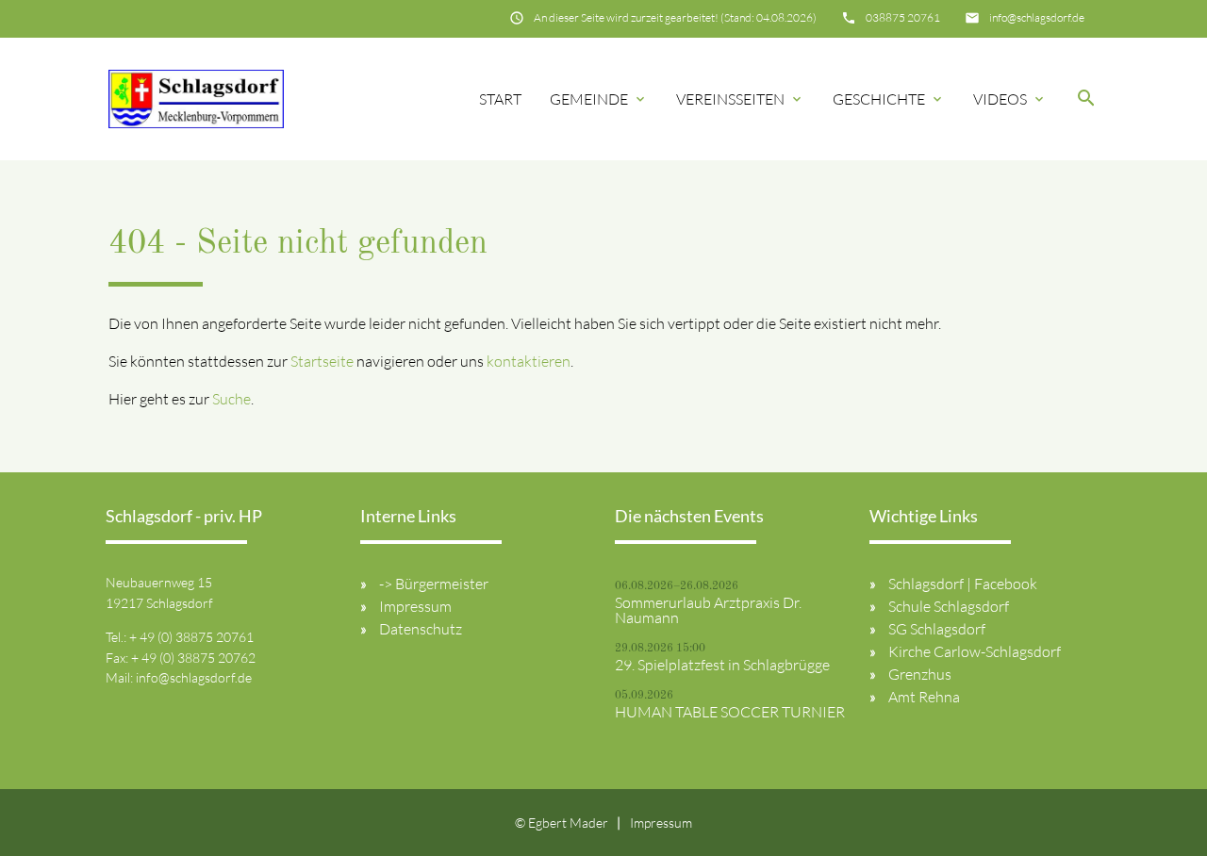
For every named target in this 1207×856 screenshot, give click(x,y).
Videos (1010, 99)
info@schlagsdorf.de (1036, 17)
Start (500, 99)
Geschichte (889, 99)
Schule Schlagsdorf (948, 606)
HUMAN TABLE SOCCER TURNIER (730, 711)
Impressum (415, 606)
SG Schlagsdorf (936, 628)
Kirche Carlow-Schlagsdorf (974, 651)
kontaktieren (528, 361)
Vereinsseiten (740, 99)
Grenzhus (919, 674)
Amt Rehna (924, 696)
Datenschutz (420, 628)
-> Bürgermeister (433, 583)
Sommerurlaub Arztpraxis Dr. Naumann (708, 610)
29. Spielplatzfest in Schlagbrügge (722, 664)
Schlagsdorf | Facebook (962, 583)
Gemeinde (599, 99)
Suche (231, 398)
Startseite (322, 361)
